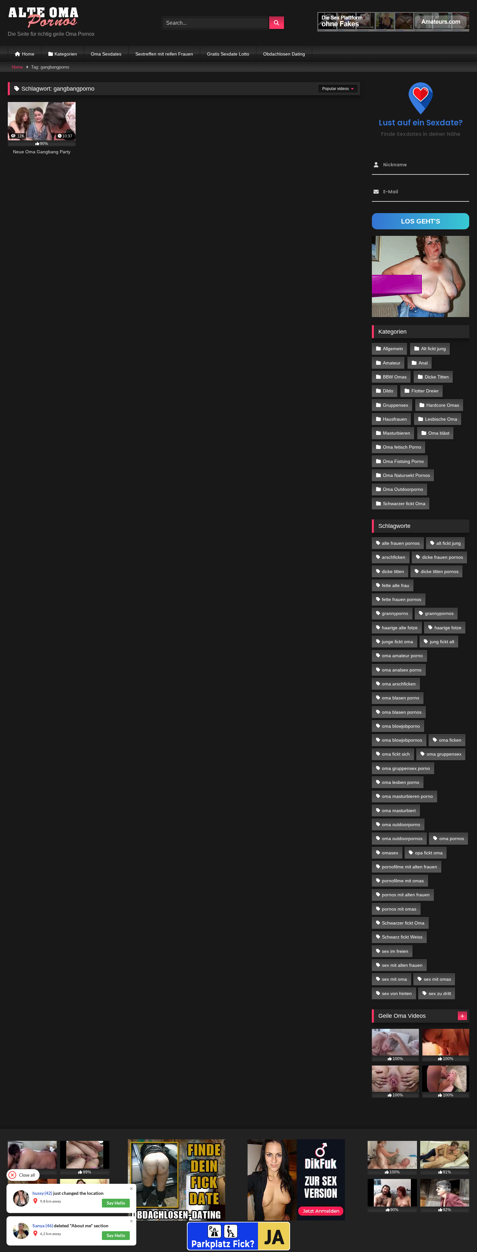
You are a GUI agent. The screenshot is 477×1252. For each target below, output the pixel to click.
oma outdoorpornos (402, 838)
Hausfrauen (395, 419)
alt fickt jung (448, 543)
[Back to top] (457, 1232)
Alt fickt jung (433, 348)
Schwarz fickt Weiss (402, 936)
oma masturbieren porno (407, 796)
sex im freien (395, 951)
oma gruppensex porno (406, 768)
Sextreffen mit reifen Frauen (164, 54)
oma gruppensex (444, 754)
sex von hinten (397, 993)
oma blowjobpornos (402, 740)
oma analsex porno (402, 669)
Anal (423, 362)
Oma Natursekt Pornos (406, 475)
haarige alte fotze (400, 627)
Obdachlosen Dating (284, 54)
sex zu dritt (440, 993)
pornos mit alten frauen (406, 894)
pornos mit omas (399, 909)
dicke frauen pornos (442, 557)
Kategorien (66, 54)
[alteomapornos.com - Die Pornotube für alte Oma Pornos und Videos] (44, 17)
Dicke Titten (437, 376)
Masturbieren (396, 433)
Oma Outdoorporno (403, 489)
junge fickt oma (397, 641)
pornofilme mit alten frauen (409, 866)
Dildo (388, 390)
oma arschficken (399, 683)
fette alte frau (395, 585)
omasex (390, 852)
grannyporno (395, 613)
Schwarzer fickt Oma (404, 503)
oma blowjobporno (401, 726)
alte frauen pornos (401, 543)
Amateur (391, 362)
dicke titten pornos (440, 571)
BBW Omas (395, 376)
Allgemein (393, 348)
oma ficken (450, 740)
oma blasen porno (400, 697)
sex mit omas (437, 979)
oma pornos (451, 838)
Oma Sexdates (106, 54)
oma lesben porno (400, 782)
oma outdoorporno (401, 824)
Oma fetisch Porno (402, 447)
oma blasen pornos (402, 712)
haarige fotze (447, 627)
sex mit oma (394, 979)
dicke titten (393, 571)
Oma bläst (438, 433)
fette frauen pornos (401, 599)
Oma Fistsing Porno (403, 461)
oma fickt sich (396, 754)
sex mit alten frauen (402, 965)
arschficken (393, 557)
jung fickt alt (442, 641)
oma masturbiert (399, 810)
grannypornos (439, 613)
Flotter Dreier (425, 390)
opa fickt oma (429, 852)
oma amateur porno (402, 655)
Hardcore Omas (442, 405)
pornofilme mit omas (403, 880)
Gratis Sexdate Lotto (228, 54)
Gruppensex (395, 405)
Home (28, 54)
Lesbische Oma (441, 419)
